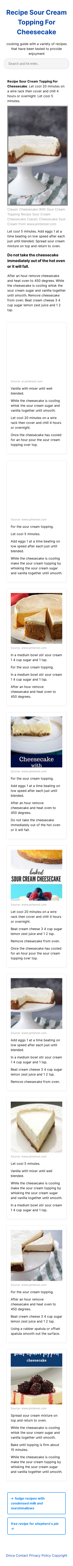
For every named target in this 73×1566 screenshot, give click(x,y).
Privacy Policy (40, 1555)
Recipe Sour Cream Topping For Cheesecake (36, 22)
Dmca (10, 1555)
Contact (22, 1555)
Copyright (59, 1555)
